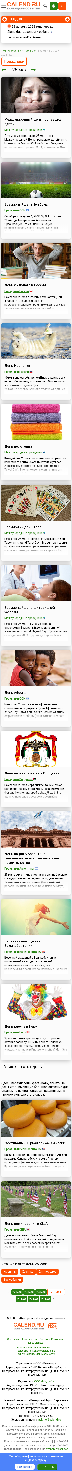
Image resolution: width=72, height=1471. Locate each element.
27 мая (33, 1299)
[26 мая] (33, 70)
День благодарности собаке (28, 32)
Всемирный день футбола (26, 204)
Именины (10, 1271)
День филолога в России (25, 285)
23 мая (29, 1292)
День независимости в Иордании (32, 773)
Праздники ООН (14, 210)
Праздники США (15, 1229)
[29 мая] (54, 1298)
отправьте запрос (57, 1448)
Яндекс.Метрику (35, 1460)
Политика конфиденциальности (35, 1353)
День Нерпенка (17, 366)
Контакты (57, 1339)
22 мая (17, 1292)
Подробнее (24, 1466)
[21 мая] (9, 1292)
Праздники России (16, 291)
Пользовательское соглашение (35, 1350)
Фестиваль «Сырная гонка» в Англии (34, 1143)
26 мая (21, 1299)
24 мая (41, 1292)
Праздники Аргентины (19, 868)
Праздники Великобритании (23, 951)
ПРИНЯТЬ (47, 1466)
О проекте (13, 1339)
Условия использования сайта (35, 1347)
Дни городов (47, 1271)
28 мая (45, 1299)
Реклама (45, 1339)
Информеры (35, 1342)
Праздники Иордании (18, 779)
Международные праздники (23, 129)
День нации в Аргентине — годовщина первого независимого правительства (33, 858)
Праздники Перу (15, 1032)
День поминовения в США (26, 1224)
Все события (12, 1279)
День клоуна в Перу (20, 1026)
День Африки (15, 693)
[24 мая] (3, 70)
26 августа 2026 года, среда (32, 26)
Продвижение (29, 1339)
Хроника (28, 1271)
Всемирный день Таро (22, 527)
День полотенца (18, 446)
